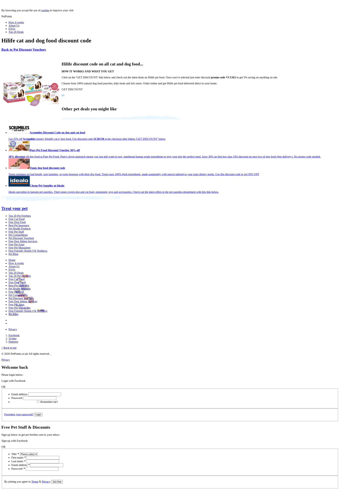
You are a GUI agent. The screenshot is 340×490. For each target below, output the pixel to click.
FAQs (11, 28)
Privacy (12, 329)
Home (11, 260)
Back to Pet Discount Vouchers (23, 49)
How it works (16, 22)
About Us (13, 25)
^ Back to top (8, 347)
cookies (45, 10)
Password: (17, 397)
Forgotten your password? (18, 414)
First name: (18, 457)
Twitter (12, 338)
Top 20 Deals (16, 31)
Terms (34, 481)
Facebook (13, 335)
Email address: (19, 394)
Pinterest (13, 341)
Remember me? (49, 401)
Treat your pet (14, 208)
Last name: (18, 461)
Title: (15, 454)
